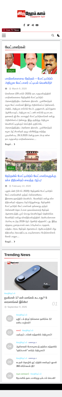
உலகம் (18, 330)
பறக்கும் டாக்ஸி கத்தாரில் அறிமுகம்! (34, 334)
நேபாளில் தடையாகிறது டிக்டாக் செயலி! (35, 378)
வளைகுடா (33, 342)
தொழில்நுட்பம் (9, 293)
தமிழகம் (11, 71)
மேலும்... (9, 144)
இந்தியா (11, 168)
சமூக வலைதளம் (22, 374)
